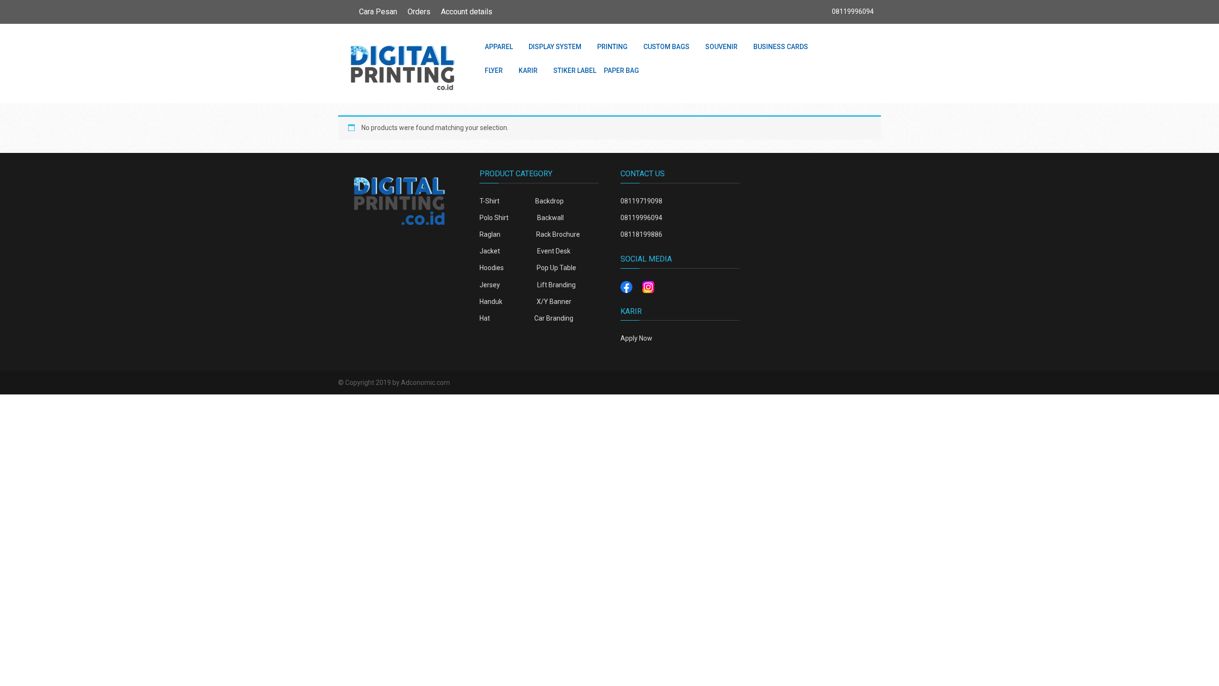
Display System (555, 46)
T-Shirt (490, 201)
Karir (528, 70)
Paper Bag (621, 70)
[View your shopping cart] (848, 46)
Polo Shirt (494, 218)
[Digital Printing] (402, 64)
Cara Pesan (378, 11)
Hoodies (492, 268)
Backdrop (549, 201)
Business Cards (780, 46)
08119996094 (641, 218)
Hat (485, 318)
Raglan (490, 234)
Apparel (499, 46)
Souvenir (721, 46)
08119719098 (641, 201)
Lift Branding (556, 285)
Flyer (494, 70)
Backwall (550, 218)
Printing (612, 46)
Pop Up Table (556, 268)
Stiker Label (574, 70)
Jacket (490, 251)
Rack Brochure (558, 234)
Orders (419, 11)
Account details (466, 11)
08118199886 (641, 234)
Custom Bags (666, 46)
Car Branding (553, 318)
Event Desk (553, 251)
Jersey (490, 285)
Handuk (491, 301)
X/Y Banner (554, 301)
